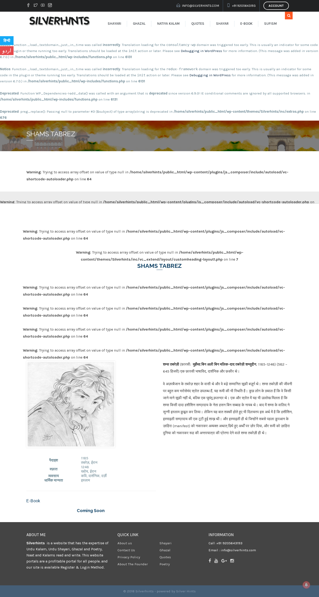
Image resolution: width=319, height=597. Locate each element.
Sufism (270, 23)
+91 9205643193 (244, 6)
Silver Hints (186, 591)
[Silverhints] (60, 21)
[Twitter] (35, 5)
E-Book (246, 23)
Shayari (114, 23)
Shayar (222, 23)
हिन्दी (7, 40)
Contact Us (126, 550)
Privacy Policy (128, 557)
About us (124, 543)
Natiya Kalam (168, 23)
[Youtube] (42, 5)
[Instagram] (50, 5)
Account (276, 6)
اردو (6, 51)
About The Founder (132, 564)
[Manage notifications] (306, 585)
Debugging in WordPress (201, 51)
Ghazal (139, 23)
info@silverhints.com (200, 6)
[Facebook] (29, 5)
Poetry (165, 564)
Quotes (197, 23)
